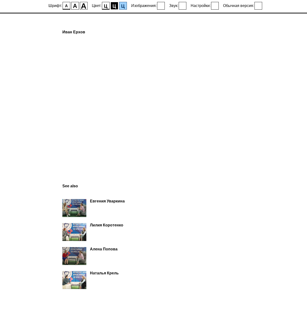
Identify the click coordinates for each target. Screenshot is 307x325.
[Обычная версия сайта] (258, 6)
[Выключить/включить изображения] (161, 6)
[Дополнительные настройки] (215, 6)
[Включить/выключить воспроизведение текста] (182, 6)
